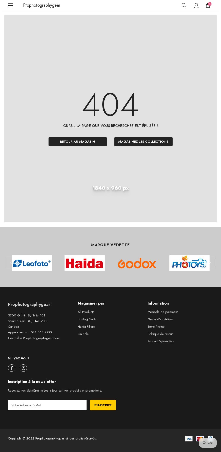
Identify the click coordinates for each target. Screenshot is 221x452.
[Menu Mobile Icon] (10, 5)
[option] (32, 263)
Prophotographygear (28, 5)
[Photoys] (189, 263)
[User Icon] (196, 5)
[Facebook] (11, 368)
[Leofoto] (32, 263)
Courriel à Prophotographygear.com (34, 338)
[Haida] (84, 263)
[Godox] (137, 263)
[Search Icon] (184, 5)
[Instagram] (23, 368)
